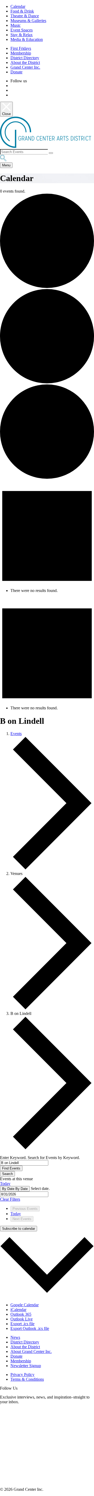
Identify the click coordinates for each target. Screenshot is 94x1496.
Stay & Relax (21, 34)
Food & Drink (22, 11)
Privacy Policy (22, 1374)
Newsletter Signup (25, 1365)
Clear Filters (10, 1199)
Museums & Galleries (28, 20)
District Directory (24, 58)
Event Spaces (21, 30)
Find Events (11, 1168)
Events (16, 733)
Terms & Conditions (27, 1379)
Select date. (40, 1188)
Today (5, 1183)
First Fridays (20, 48)
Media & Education (26, 39)
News (15, 1337)
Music (15, 25)
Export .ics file (22, 1323)
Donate (16, 72)
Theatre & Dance (24, 16)
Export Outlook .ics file (29, 1328)
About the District (25, 62)
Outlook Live (21, 1319)
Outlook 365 (20, 1314)
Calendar (17, 6)
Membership (20, 53)
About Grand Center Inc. (31, 1351)
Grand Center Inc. (25, 67)
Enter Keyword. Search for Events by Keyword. (40, 1157)
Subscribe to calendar (18, 1229)
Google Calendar (24, 1305)
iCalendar (18, 1309)
